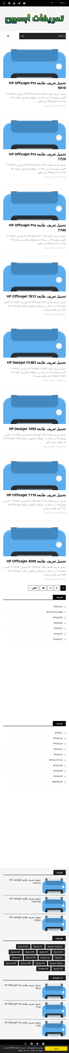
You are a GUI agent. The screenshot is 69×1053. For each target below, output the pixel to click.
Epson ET (58, 628)
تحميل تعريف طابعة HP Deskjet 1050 (37, 428)
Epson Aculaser (55, 612)
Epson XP (58, 776)
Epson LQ (58, 738)
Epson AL (58, 606)
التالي (34, 587)
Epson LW (58, 743)
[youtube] (14, 3)
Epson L (59, 732)
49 (43, 587)
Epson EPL (58, 617)
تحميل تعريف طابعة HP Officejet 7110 (36, 494)
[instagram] (9, 3)
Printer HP (57, 781)
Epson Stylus (56, 760)
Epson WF (58, 770)
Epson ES (58, 623)
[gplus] (4, 3)
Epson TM (58, 765)
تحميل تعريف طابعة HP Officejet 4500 (36, 561)
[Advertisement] (34, 681)
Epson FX (58, 633)
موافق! (56, 1048)
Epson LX (58, 749)
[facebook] (24, 3)
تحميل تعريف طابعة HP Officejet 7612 (36, 296)
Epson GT (58, 639)
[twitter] (19, 3)
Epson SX (58, 754)
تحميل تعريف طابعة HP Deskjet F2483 (36, 362)
